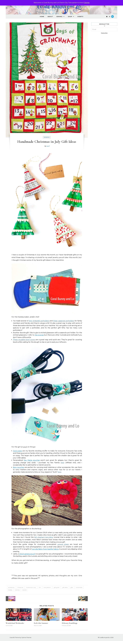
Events (80, 16)
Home (42, 16)
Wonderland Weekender (15, 623)
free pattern (47, 587)
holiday (10, 590)
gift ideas (65, 587)
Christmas (20, 587)
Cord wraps (17, 451)
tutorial (24, 590)
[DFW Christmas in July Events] (10, 598)
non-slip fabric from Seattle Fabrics (45, 549)
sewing (17, 590)
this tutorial (39, 335)
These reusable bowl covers (24, 340)
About (50, 16)
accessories (11, 587)
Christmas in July (31, 587)
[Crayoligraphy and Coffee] (83, 598)
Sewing (59, 16)
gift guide (56, 587)
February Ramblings (69, 623)
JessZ (48, 146)
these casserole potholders (63, 321)
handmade (79, 587)
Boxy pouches (18, 467)
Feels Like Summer (41, 623)
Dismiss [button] (86, 3)
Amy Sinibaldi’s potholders (39, 321)
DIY (40, 587)
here (62, 463)
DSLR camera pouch (27, 554)
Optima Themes (26, 637)
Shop (70, 16)
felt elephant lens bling (43, 537)
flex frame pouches (32, 460)
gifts (72, 587)
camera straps (63, 544)
